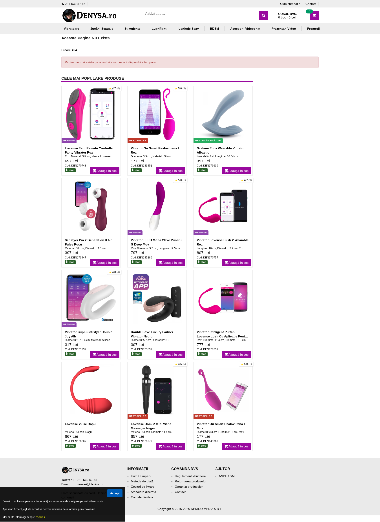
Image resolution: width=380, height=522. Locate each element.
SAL (233, 476)
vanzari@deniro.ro (89, 484)
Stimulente (132, 28)
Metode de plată (142, 481)
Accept (115, 493)
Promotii (313, 28)
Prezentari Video (284, 28)
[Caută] (263, 15)
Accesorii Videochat (245, 28)
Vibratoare (71, 28)
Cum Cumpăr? (141, 476)
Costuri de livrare (143, 486)
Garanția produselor (189, 486)
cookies (40, 517)
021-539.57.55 (75, 3)
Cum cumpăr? (290, 3)
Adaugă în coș (107, 170)
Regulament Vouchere (190, 476)
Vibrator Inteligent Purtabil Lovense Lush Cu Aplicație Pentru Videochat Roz (222, 336)
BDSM (214, 28)
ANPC (223, 476)
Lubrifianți (159, 28)
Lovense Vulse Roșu (80, 424)
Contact (310, 3)
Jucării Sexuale (101, 28)
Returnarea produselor (190, 481)
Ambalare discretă (143, 492)
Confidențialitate (142, 497)
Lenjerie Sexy (189, 28)
